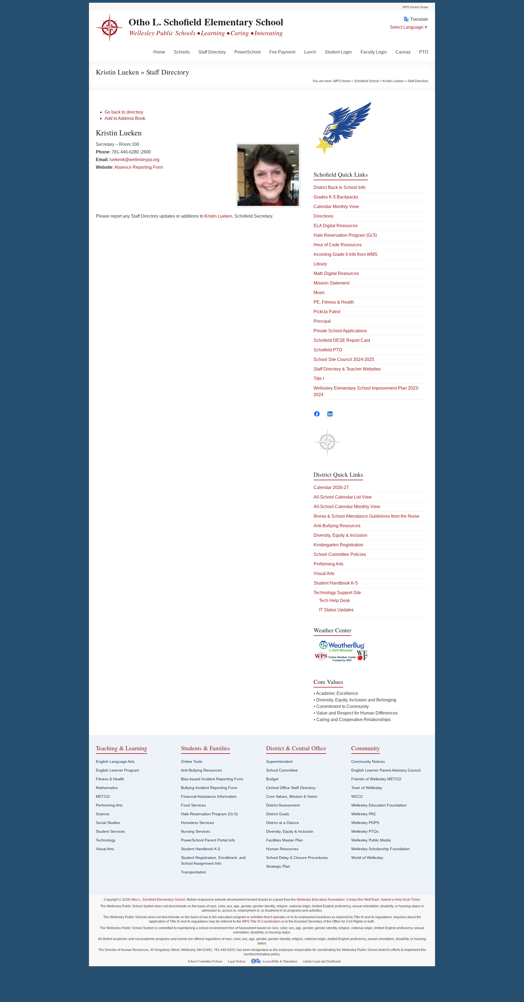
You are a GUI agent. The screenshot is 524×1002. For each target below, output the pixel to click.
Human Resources (282, 849)
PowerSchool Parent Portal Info (208, 840)
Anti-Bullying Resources (337, 525)
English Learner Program (117, 770)
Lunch (310, 52)
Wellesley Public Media (371, 840)
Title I (319, 378)
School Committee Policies (340, 554)
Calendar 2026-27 (331, 487)
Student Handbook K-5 (336, 583)
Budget (272, 779)
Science (102, 814)
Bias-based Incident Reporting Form (212, 779)
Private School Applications (340, 330)
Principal (322, 321)
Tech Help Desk (334, 600)
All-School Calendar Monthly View (347, 506)
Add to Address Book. (125, 118)
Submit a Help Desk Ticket (400, 900)
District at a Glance (282, 822)
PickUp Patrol (327, 311)
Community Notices (368, 761)
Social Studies (108, 822)
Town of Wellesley (366, 787)
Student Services (110, 831)
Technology (105, 840)
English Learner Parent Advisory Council (386, 770)
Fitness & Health (110, 779)
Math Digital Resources (336, 273)
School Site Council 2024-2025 (344, 359)
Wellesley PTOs (365, 831)
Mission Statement (331, 283)
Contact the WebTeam (362, 900)
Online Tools (191, 761)
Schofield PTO (328, 350)
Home (159, 52)
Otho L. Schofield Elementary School (206, 21)
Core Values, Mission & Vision (291, 796)
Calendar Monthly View (336, 206)
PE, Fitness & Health (334, 302)
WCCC (357, 796)
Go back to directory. (124, 112)
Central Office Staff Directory (290, 787)
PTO (423, 52)
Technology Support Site (337, 592)
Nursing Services (195, 831)
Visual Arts (324, 573)
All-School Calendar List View (343, 497)
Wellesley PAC (363, 814)
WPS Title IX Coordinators (261, 921)
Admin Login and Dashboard (322, 961)
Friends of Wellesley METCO (376, 779)
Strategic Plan (278, 866)
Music (319, 292)
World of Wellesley (367, 857)
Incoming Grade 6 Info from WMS (345, 254)
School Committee (282, 770)
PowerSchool (247, 52)
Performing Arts (328, 564)
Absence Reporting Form (138, 167)
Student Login (338, 52)
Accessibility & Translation (279, 961)
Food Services (193, 805)
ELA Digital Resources (336, 225)
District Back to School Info (339, 187)
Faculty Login (374, 52)
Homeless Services (197, 822)
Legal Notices (237, 961)
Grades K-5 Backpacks (336, 197)
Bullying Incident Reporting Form (209, 787)
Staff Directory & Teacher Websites (347, 369)
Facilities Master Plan (284, 840)
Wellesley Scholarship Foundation (380, 849)
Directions (323, 216)
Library (320, 264)
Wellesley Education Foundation (379, 805)
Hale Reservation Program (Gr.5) (345, 235)
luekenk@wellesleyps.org (134, 159)
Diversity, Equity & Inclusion (340, 535)
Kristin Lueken (218, 216)
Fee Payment (282, 52)
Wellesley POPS (365, 822)
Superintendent (279, 761)
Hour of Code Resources (338, 244)
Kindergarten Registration (338, 544)
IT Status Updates (336, 609)
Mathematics (107, 787)
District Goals (277, 814)
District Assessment (283, 805)
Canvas (402, 52)
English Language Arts (115, 761)
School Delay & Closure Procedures (297, 857)
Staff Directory (212, 52)
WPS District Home (415, 7)
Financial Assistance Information (209, 796)
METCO (103, 796)
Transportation (193, 872)
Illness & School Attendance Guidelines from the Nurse (366, 516)
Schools (182, 52)
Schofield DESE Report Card (342, 340)
